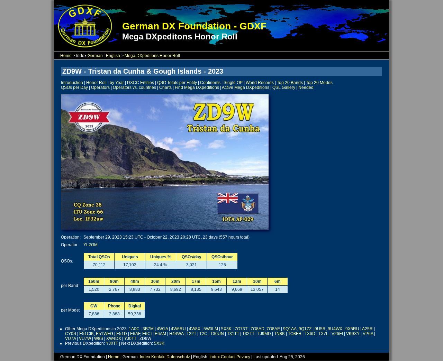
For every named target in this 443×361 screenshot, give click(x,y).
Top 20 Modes (319, 82)
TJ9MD (264, 333)
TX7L (323, 333)
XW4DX (113, 338)
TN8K (279, 333)
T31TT (233, 333)
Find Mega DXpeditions (197, 87)
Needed (306, 87)
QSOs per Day (74, 87)
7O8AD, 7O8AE (265, 328)
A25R (367, 328)
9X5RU (352, 328)
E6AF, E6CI (141, 333)
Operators (100, 87)
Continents (210, 82)
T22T (191, 333)
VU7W (85, 338)
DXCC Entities (140, 82)
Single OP (233, 82)
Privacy (243, 356)
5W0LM (211, 328)
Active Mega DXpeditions (245, 87)
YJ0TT (130, 338)
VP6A (368, 333)
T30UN (217, 333)
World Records (260, 82)
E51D (121, 333)
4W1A (162, 328)
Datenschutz (178, 356)
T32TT (248, 333)
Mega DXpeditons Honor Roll (152, 55)
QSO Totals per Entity (177, 82)
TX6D (310, 333)
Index (145, 356)
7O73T (241, 328)
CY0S (70, 333)
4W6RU (178, 328)
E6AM (160, 333)
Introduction (72, 82)
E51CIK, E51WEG (96, 333)
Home (66, 55)
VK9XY (353, 333)
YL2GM (90, 244)
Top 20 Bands (290, 82)
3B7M (148, 328)
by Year (117, 82)
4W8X (194, 328)
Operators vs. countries (134, 87)
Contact (228, 356)
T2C (203, 333)
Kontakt (158, 356)
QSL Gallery (283, 87)
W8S (98, 338)
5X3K (226, 328)
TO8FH (294, 333)
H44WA (176, 333)
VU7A (70, 338)
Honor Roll (96, 82)
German (95, 55)
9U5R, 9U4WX (328, 328)
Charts (165, 87)
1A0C (134, 328)
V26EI (337, 333)
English (113, 55)
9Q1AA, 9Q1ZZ (297, 328)
